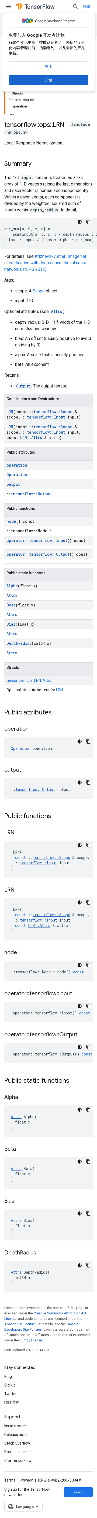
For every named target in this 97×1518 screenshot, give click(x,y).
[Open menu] (8, 6)
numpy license (31, 1340)
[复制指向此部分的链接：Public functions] (56, 816)
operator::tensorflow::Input (36, 540)
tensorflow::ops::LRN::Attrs (28, 680)
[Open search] (75, 6)
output (13, 484)
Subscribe (79, 1492)
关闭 (48, 66)
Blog (8, 1376)
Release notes (16, 1434)
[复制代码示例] (88, 222)
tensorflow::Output (31, 493)
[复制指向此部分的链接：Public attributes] (57, 713)
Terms (9, 1480)
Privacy (26, 1480)
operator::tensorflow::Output (38, 554)
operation (16, 465)
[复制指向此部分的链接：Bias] (19, 1201)
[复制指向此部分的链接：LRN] (20, 833)
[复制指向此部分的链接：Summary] (37, 164)
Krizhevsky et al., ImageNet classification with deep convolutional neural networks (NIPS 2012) (45, 263)
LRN (9, 411)
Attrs (56, 311)
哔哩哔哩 (11, 1402)
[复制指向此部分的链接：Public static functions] (74, 1081)
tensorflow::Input (46, 417)
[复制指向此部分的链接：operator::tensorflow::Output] (82, 1035)
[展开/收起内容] (12, 113)
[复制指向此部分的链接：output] (26, 770)
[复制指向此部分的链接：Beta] (21, 1149)
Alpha (12, 585)
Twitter (10, 1394)
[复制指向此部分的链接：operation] (34, 729)
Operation (16, 474)
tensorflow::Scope (52, 411)
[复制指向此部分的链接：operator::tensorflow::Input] (77, 994)
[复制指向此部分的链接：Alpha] (23, 1097)
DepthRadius (19, 643)
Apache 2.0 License (19, 1324)
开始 (48, 80)
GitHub (10, 1385)
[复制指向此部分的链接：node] (22, 953)
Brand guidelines (18, 1452)
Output (23, 386)
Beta (11, 605)
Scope (39, 291)
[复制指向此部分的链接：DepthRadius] (41, 1253)
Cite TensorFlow (18, 1460)
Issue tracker (15, 1426)
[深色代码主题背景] (79, 222)
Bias (10, 624)
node (11, 521)
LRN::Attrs (31, 437)
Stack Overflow (17, 1443)
